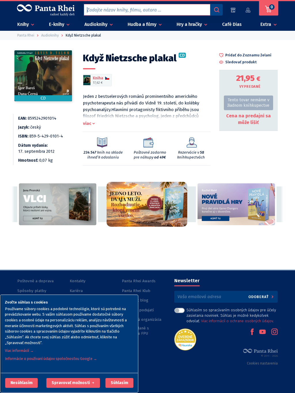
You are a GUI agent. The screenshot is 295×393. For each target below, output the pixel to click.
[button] (21, 383)
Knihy (23, 24)
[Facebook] (252, 332)
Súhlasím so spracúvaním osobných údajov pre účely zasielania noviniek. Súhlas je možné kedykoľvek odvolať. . (231, 315)
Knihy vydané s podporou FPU (135, 331)
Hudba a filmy (143, 24)
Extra (266, 24)
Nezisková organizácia (141, 319)
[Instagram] (274, 332)
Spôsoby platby (31, 290)
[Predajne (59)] (233, 10)
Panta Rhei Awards (139, 280)
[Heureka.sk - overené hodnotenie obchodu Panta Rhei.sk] (185, 339)
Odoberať (259, 297)
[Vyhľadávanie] (216, 10)
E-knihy (57, 24)
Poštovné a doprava (35, 280)
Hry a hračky (190, 24)
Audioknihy (96, 24)
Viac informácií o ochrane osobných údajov (237, 321)
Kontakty (78, 280)
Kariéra (76, 290)
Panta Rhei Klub (136, 290)
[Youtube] (262, 332)
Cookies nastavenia (262, 363)
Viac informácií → (19, 350)
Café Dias (232, 24)
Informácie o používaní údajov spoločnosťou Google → (51, 358)
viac (87, 123)
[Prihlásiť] (248, 10)
